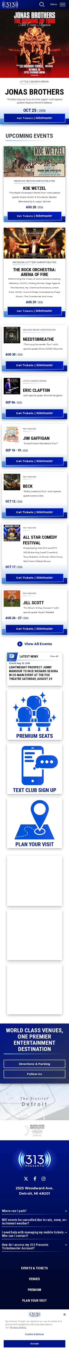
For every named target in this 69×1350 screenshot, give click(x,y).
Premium (34, 1290)
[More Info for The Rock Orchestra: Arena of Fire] (34, 243)
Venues (34, 1279)
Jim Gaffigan (36, 438)
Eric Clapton (36, 390)
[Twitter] (26, 1179)
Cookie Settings (34, 1334)
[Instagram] (43, 1179)
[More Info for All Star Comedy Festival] (12, 533)
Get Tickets (25, 118)
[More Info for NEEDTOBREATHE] (12, 335)
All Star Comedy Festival (40, 540)
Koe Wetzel (34, 188)
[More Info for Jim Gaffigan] (12, 434)
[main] (34, 512)
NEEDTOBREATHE (38, 339)
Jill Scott (33, 602)
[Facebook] (34, 1179)
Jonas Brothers (34, 92)
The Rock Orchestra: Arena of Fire (34, 272)
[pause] (65, 1125)
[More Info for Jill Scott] (12, 598)
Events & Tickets (34, 1268)
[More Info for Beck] (12, 482)
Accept (34, 1343)
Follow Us (34, 1074)
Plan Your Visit (34, 1300)
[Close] (65, 1314)
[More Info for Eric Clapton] (12, 386)
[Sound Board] (34, 1131)
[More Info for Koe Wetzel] (34, 161)
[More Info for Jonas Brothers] (34, 43)
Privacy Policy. (18, 1327)
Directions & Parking (34, 1064)
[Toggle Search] (43, 5)
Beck (28, 486)
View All (54, 656)
